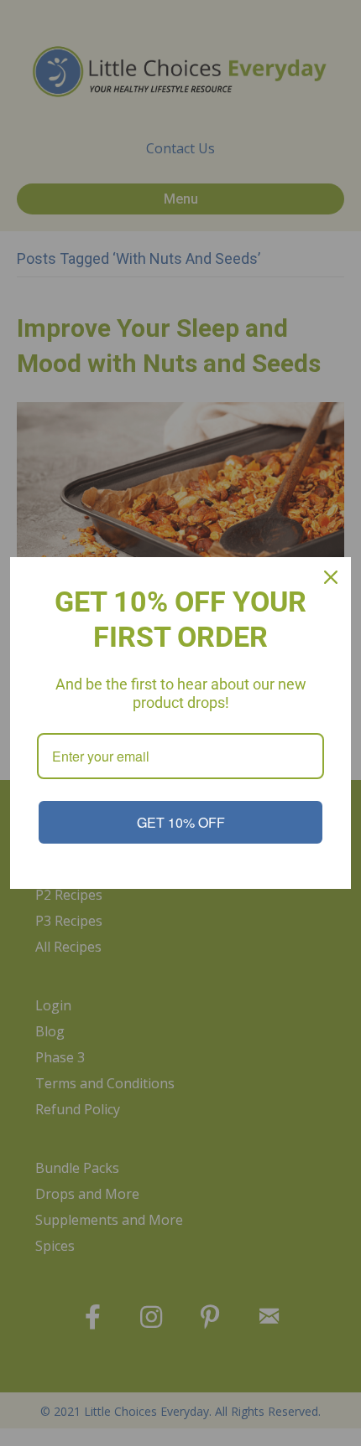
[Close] (331, 577)
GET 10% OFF (181, 822)
